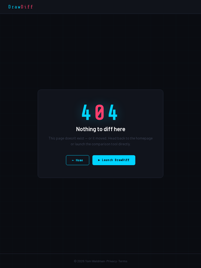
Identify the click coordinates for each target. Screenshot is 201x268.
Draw (21, 6)
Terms (122, 261)
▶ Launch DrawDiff (114, 160)
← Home (77, 160)
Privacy (112, 261)
